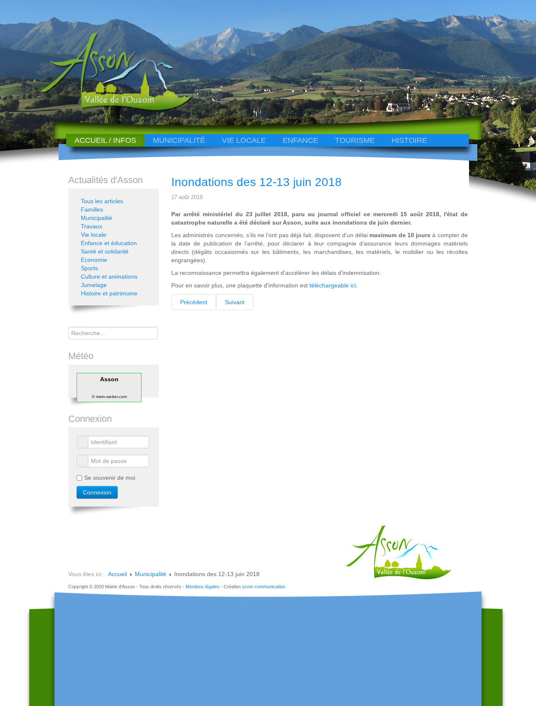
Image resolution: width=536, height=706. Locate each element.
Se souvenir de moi (109, 477)
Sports (89, 268)
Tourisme (355, 140)
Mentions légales (202, 586)
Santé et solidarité (105, 251)
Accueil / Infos (105, 140)
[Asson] (111, 110)
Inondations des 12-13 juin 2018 (256, 182)
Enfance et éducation (109, 243)
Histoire (409, 140)
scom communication (263, 586)
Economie (94, 259)
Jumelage (94, 285)
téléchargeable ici (332, 285)
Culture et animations (109, 276)
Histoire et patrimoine (109, 293)
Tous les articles (102, 201)
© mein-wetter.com (109, 396)
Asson (109, 379)
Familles (92, 209)
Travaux (91, 226)
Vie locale (244, 140)
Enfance (300, 140)
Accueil (117, 574)
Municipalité (179, 140)
